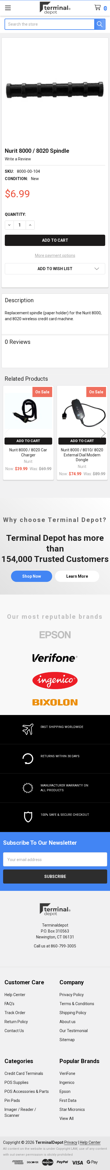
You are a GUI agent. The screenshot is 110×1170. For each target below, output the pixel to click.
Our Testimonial (74, 1030)
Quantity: (15, 214)
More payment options (55, 255)
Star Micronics (72, 1109)
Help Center (15, 994)
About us (68, 1021)
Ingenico (67, 1082)
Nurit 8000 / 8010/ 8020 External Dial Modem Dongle (82, 455)
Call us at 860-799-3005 (55, 946)
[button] (55, 268)
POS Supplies (16, 1082)
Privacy (70, 1142)
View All (67, 1118)
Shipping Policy (73, 1012)
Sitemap (67, 1039)
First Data (68, 1100)
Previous (7, 433)
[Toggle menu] (8, 7)
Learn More (77, 576)
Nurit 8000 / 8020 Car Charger (28, 452)
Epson (65, 1091)
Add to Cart (28, 441)
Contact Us (14, 1030)
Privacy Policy (72, 994)
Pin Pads (12, 1100)
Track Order (15, 1012)
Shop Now (31, 576)
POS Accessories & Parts (27, 1091)
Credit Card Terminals (24, 1073)
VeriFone (67, 1073)
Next (103, 433)
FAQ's (9, 1003)
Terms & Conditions (77, 1003)
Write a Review (18, 159)
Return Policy (16, 1021)
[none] (55, 91)
